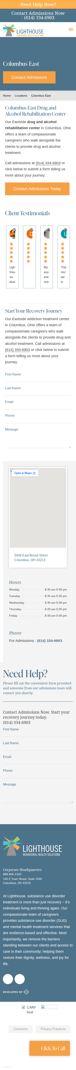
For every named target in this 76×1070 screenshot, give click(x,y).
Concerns (21, 1029)
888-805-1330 (12, 874)
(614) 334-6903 (48, 163)
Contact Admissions (29, 77)
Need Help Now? (38, 4)
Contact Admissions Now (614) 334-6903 (38, 15)
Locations (21, 95)
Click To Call (53, 1048)
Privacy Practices (53, 1029)
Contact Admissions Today (37, 189)
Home (7, 95)
